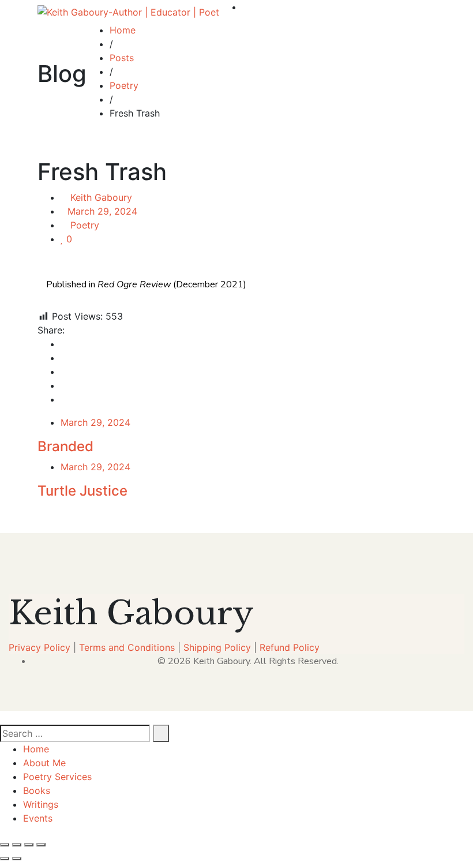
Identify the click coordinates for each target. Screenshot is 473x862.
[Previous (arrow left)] (4, 858)
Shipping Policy (217, 647)
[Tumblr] (64, 385)
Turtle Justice (82, 490)
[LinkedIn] (64, 371)
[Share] (28, 844)
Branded (65, 446)
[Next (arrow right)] (16, 858)
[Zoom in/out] (4, 844)
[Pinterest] (64, 399)
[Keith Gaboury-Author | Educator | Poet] (128, 11)
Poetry (84, 225)
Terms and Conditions (127, 647)
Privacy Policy (39, 647)
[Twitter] (64, 357)
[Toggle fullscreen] (16, 844)
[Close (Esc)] (41, 844)
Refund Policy (290, 647)
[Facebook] (64, 344)
